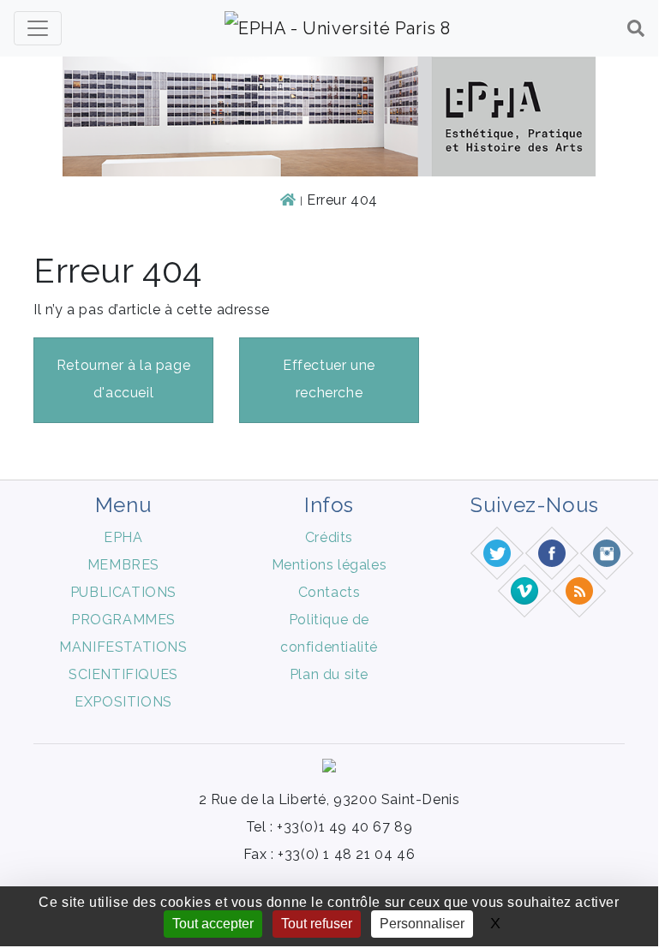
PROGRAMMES (123, 619)
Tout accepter (213, 923)
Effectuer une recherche (329, 379)
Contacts (329, 592)
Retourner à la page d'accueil (123, 379)
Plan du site (329, 674)
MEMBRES (123, 565)
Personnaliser (422, 923)
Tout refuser (316, 923)
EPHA (123, 537)
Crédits (329, 537)
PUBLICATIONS (123, 592)
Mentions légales (329, 565)
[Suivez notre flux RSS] (580, 590)
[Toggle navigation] (38, 28)
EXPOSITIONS (123, 702)
